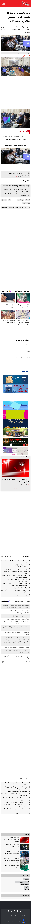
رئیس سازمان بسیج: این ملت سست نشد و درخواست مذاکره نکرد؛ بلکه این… (16, 566)
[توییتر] (9, 200)
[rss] (23, 911)
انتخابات (27, 200)
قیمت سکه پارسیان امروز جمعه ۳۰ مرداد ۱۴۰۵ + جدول (15, 810)
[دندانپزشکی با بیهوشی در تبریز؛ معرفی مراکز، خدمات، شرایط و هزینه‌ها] (24, 860)
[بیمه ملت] (15, 388)
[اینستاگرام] (20, 911)
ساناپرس (27, 887)
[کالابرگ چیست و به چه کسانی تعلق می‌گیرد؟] (24, 847)
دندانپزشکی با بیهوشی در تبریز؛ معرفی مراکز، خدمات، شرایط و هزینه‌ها (11, 860)
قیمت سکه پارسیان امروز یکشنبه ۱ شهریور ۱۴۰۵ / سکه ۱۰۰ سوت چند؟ (14, 788)
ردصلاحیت (20, 200)
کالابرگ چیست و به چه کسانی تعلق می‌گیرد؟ (11, 845)
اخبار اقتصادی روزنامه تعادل (22, 882)
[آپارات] (7, 911)
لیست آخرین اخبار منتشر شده (7, 556)
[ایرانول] (15, 432)
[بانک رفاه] (15, 451)
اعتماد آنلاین (7, 915)
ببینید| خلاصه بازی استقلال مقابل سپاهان (16, 569)
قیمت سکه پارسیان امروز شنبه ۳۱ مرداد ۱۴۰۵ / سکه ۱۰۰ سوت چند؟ (14, 794)
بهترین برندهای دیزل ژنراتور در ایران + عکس (11, 866)
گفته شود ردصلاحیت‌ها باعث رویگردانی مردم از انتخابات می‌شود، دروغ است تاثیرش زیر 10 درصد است (16, 190)
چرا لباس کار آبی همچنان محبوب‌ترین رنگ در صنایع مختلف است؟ (12, 853)
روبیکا (15, 175)
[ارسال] (19, 53)
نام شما (28, 345)
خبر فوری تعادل (25, 884)
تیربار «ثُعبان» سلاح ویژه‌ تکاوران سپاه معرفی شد (15, 802)
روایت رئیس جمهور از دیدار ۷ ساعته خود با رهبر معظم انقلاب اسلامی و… (16, 481)
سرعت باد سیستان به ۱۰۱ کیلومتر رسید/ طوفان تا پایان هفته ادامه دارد (14, 595)
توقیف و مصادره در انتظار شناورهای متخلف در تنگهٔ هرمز (14, 561)
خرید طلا (27, 889)
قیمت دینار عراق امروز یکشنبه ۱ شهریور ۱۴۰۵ (16, 791)
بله (10, 175)
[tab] (17, 488)
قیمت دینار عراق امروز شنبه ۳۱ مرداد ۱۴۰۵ (16, 813)
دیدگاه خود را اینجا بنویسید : (23, 358)
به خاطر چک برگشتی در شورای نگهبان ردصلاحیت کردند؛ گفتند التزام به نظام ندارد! (16, 186)
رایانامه (28, 351)
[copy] (28, 207)
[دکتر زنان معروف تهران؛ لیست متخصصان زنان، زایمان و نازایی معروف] (24, 840)
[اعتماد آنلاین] (25, 4)
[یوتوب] (13, 911)
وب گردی (26, 834)
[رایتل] (15, 414)
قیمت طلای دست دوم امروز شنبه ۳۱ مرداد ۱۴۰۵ (15, 798)
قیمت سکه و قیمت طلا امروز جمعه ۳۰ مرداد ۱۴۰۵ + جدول (14, 784)
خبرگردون (26, 879)
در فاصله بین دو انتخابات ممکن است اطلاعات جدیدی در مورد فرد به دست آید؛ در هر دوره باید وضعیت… (15, 139)
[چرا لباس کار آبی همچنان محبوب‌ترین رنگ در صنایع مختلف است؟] (24, 854)
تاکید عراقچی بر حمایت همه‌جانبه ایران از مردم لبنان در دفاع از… (15, 580)
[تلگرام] (2, 200)
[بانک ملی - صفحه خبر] (15, 379)
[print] (16, 53)
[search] (2, 4)
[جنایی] (15, 442)
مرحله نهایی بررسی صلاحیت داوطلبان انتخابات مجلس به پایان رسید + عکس (16, 194)
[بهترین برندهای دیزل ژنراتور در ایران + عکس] (24, 867)
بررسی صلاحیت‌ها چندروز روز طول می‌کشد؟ (16, 145)
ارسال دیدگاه (24, 371)
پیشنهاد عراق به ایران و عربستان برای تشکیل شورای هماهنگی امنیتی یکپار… (14, 576)
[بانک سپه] (15, 423)
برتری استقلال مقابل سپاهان (20, 588)
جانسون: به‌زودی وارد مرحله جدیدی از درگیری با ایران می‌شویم (14, 591)
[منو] (4, 4)
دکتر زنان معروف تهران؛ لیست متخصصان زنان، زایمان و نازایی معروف (11, 839)
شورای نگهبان (26, 203)
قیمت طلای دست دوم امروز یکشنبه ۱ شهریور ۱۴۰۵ (14, 800)
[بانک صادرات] (15, 405)
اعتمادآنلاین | (26, 56)
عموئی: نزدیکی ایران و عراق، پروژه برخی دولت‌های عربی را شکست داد (15, 572)
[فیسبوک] (5, 200)
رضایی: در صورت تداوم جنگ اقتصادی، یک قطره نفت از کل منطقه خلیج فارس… (15, 584)
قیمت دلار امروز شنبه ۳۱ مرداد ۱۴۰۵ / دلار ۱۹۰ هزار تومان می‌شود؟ (14, 806)
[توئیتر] (10, 911)
